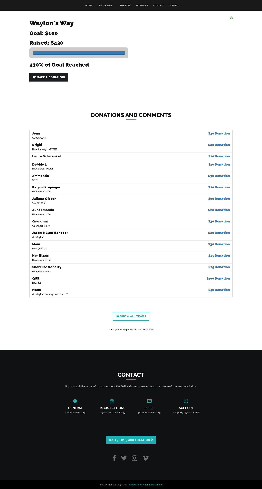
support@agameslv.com (186, 412)
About (89, 5)
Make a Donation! (50, 77)
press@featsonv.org (149, 412)
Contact (158, 5)
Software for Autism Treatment (145, 484)
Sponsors (142, 5)
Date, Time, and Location (130, 440)
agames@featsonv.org (112, 412)
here (151, 329)
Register (125, 5)
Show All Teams (132, 316)
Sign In (173, 5)
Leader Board (106, 5)
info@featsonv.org (75, 412)
